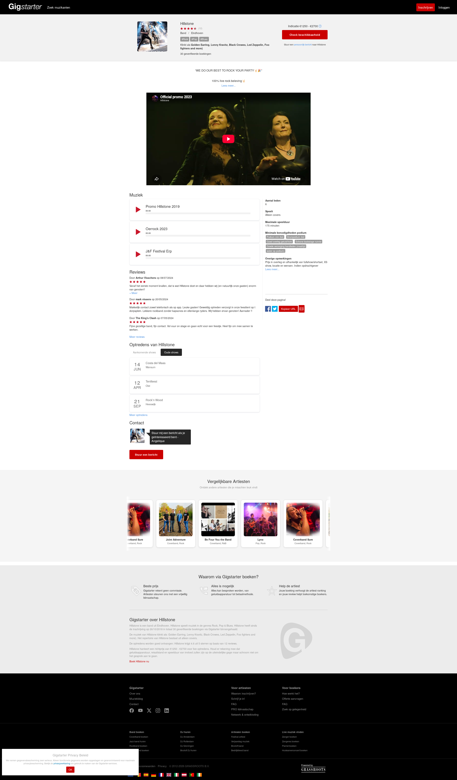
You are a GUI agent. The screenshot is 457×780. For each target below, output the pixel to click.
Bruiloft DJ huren (188, 750)
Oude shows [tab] (171, 352)
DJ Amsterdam (187, 736)
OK (70, 769)
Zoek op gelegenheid (294, 709)
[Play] (137, 209)
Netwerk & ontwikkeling (244, 714)
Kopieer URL (288, 309)
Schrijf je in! (238, 698)
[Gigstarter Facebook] (132, 711)
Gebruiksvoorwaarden (142, 766)
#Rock (185, 39)
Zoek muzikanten (58, 7)
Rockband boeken (138, 745)
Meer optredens (138, 415)
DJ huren (185, 732)
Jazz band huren (137, 741)
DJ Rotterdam (187, 741)
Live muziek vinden (293, 732)
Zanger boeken (289, 736)
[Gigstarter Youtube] (140, 711)
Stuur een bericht (146, 454)
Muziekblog (136, 698)
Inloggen (444, 7)
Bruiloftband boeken (139, 750)
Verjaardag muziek (240, 741)
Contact (134, 704)
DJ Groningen (187, 745)
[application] (194, 210)
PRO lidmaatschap (242, 709)
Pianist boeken (289, 745)
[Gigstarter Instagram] (158, 711)
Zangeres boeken (290, 741)
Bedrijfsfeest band (239, 750)
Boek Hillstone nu (139, 661)
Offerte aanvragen (292, 698)
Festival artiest (238, 736)
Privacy (162, 766)
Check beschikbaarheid (305, 34)
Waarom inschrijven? (243, 693)
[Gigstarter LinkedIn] (166, 711)
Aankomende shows (144, 352)
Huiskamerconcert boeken (295, 750)
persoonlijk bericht (303, 44)
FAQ (234, 704)
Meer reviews (137, 337)
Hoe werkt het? (291, 693)
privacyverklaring (62, 763)
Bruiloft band (237, 745)
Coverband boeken (138, 736)
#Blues (203, 39)
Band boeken (136, 732)
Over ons (134, 693)
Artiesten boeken (240, 732)
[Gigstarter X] (149, 711)
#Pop (194, 39)
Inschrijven (425, 7)
